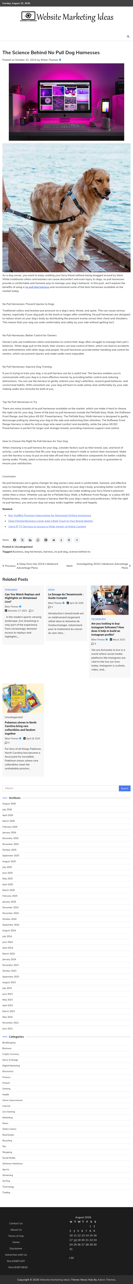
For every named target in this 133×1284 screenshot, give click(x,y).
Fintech (6, 1082)
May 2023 (7, 999)
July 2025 (7, 867)
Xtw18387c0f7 (16, 1261)
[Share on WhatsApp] (38, 540)
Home (16, 1242)
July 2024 (7, 936)
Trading (6, 1192)
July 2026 (7, 809)
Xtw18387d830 (18, 1267)
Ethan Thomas (49, 59)
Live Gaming (8, 1111)
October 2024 (9, 919)
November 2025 (10, 844)
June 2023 (7, 993)
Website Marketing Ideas (55, 1279)
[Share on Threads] (69, 540)
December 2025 (10, 838)
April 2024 (7, 947)
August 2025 (9, 861)
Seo (4, 1146)
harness (48, 551)
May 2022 (7, 1016)
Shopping (7, 1152)
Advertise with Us (16, 1254)
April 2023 (7, 1005)
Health (5, 1094)
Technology (98, 619)
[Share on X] (22, 540)
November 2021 (10, 1022)
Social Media (8, 1157)
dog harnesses (33, 551)
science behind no (79, 551)
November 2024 (10, 913)
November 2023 (10, 965)
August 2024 (9, 930)
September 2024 (10, 924)
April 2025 (7, 884)
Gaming (6, 1088)
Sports (5, 1169)
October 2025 (9, 849)
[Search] (128, 36)
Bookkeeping (8, 1042)
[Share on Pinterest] (46, 540)
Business (17, 551)
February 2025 (9, 895)
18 (75, 1240)
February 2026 (9, 826)
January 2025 (9, 901)
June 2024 (7, 942)
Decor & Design (10, 1059)
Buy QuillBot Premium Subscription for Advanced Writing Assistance (49, 515)
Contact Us (16, 1223)
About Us (16, 1229)
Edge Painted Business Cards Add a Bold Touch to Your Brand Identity (50, 521)
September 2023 (10, 976)
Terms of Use (16, 1235)
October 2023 (9, 970)
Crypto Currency (10, 1054)
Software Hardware (12, 1163)
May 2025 (7, 878)
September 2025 (10, 855)
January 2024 (9, 959)
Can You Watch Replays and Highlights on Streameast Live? (22, 598)
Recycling (7, 1140)
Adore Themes (106, 1279)
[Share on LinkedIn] (30, 540)
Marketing (7, 1117)
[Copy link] (77, 540)
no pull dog (61, 551)
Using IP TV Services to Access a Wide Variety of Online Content (47, 526)
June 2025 (7, 872)
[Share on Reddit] (53, 540)
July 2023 (7, 988)
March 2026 (8, 820)
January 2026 (9, 832)
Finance (6, 1077)
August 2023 (9, 982)
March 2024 (8, 953)
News (51, 590)
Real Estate (8, 1134)
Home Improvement (12, 1100)
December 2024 (10, 907)
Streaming (11, 590)
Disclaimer (16, 1248)
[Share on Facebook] (15, 540)
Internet (6, 1105)
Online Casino (9, 1128)
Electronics (7, 1071)
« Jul (71, 1257)
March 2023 (8, 1011)
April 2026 (7, 815)
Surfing (6, 1180)
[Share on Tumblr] (61, 540)
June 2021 (7, 1028)
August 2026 (9, 803)
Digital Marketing (11, 1065)
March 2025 (8, 890)
